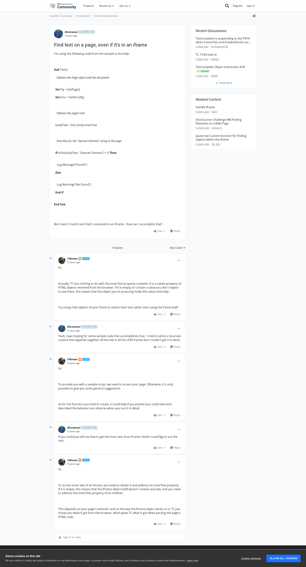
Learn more (192, 560)
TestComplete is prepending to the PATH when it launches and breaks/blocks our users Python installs (223, 40)
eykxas (215, 59)
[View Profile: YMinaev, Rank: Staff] (61, 260)
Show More (225, 82)
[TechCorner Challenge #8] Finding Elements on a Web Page (219, 121)
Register (238, 5)
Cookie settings (251, 558)
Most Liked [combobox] (178, 248)
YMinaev (72, 258)
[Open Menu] (254, 15)
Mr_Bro (216, 144)
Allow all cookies (283, 558)
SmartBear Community (60, 15)
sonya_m (217, 127)
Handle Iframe (205, 107)
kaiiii (214, 111)
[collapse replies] (51, 258)
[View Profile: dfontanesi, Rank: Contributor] (58, 33)
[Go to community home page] (62, 6)
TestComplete (83, 15)
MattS (214, 75)
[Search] (227, 6)
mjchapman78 (219, 46)
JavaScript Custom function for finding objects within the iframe (221, 137)
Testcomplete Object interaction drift (220, 67)
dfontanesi (71, 32)
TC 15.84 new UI (206, 54)
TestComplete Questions (106, 15)
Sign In (251, 5)
